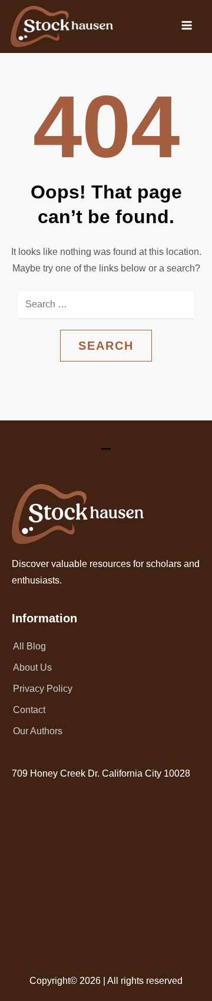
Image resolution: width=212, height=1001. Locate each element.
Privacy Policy (42, 689)
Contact (29, 710)
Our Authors (37, 731)
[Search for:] (106, 304)
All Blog (29, 646)
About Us (32, 667)
